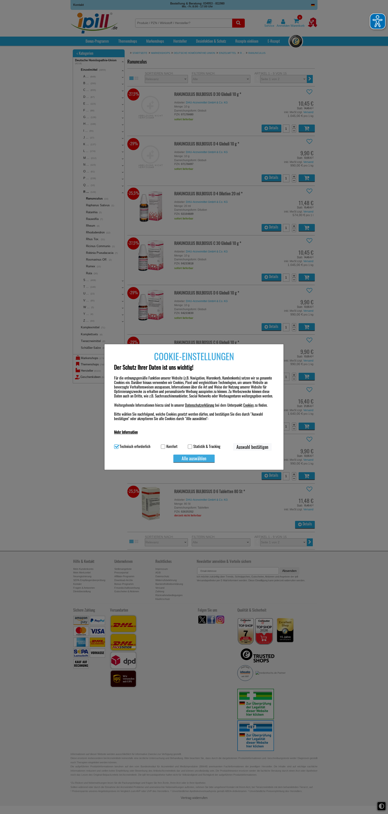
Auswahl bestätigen (252, 447)
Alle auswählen (194, 458)
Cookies (248, 405)
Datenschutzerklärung (199, 405)
